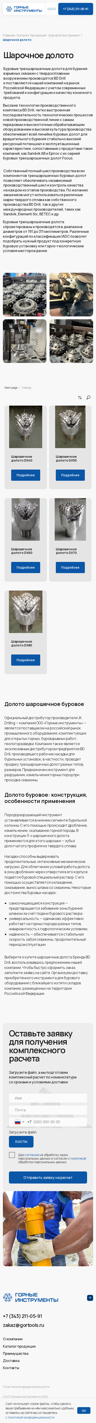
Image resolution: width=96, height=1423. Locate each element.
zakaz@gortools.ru (23, 1325)
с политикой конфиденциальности (30, 1417)
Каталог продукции (19, 1346)
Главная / (10, 35)
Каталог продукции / (32, 37)
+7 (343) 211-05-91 (22, 1316)
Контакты (11, 1367)
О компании (12, 1338)
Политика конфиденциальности (26, 1387)
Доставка (11, 1360)
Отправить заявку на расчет (48, 1177)
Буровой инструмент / (65, 35)
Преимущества (15, 1353)
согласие (32, 1155)
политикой (78, 1158)
